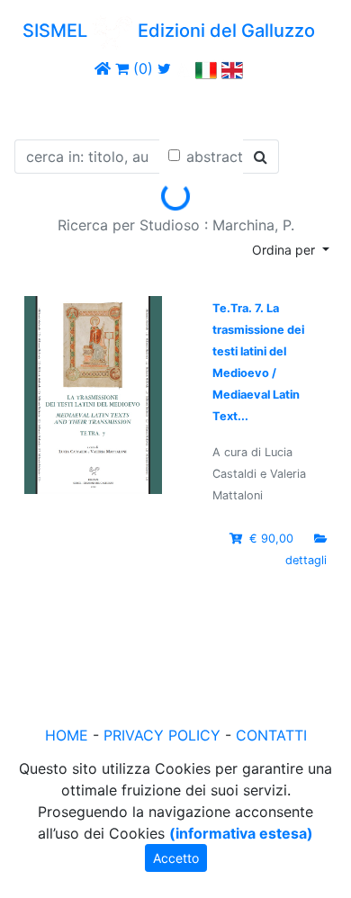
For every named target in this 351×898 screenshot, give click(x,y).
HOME (66, 735)
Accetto (176, 858)
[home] (102, 68)
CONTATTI (271, 735)
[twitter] (164, 68)
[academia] (184, 68)
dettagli (306, 560)
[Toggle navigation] (39, 106)
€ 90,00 (271, 538)
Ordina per (285, 249)
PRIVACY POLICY (162, 735)
